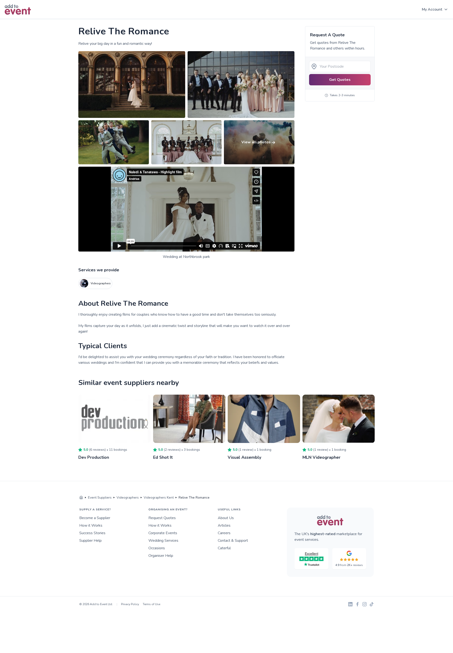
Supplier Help (90, 540)
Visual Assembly (244, 457)
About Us (226, 518)
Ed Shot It (163, 457)
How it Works (90, 525)
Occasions (156, 548)
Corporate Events (162, 533)
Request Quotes (162, 518)
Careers (224, 533)
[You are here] (81, 498)
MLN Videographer (321, 457)
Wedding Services (163, 540)
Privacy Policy (130, 604)
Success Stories (92, 533)
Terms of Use (151, 604)
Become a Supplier (94, 518)
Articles (224, 525)
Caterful (224, 548)
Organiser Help (160, 555)
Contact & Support (233, 540)
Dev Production (93, 457)
